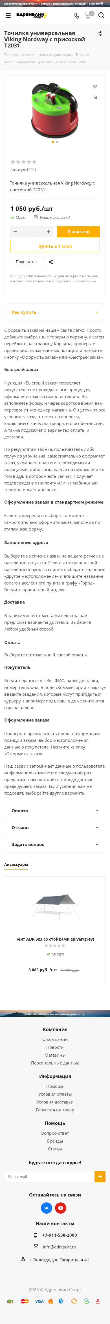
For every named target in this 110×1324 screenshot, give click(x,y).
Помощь (55, 1086)
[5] (34, 162)
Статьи (55, 1149)
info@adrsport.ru (59, 1247)
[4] (29, 162)
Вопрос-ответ (55, 1133)
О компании (55, 1039)
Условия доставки (55, 1102)
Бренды (55, 1141)
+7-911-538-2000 (59, 1235)
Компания (55, 1029)
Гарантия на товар (55, 1110)
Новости (55, 1047)
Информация (55, 1076)
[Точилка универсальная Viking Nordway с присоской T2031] (55, 111)
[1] (13, 162)
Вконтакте (46, 1208)
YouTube (60, 1208)
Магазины (55, 1055)
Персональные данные (55, 1063)
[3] (24, 162)
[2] (18, 162)
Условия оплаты (55, 1094)
